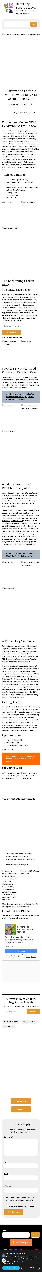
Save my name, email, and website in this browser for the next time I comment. (20, 1199)
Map (11, 749)
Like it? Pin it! (11, 198)
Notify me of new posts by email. (22, 1206)
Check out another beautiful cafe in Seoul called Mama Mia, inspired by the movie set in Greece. (20, 396)
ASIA (24, 1022)
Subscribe (11, 332)
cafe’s (24, 305)
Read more (19, 1261)
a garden (29, 167)
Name (7, 1162)
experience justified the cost (12, 521)
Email (6, 1174)
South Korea (8, 1026)
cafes (33, 1022)
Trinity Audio (24, 113)
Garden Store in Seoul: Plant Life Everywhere (22, 187)
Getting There (11, 193)
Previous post (21, 1101)
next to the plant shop (14, 651)
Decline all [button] (30, 1268)
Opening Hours (12, 195)
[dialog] (21, 1261)
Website (5, 749)
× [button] (39, 1252)
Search (4, 1230)
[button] (21, 1263)
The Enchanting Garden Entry (17, 180)
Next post (21, 1109)
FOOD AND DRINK (11, 1022)
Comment (8, 1137)
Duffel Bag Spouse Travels (26, 5)
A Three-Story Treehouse (15, 190)
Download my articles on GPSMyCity (16, 911)
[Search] (33, 24)
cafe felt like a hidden (18, 531)
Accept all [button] (11, 1268)
